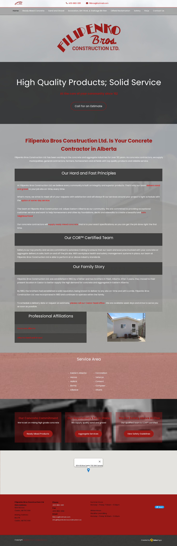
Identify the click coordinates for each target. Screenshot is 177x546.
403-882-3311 (58, 505)
